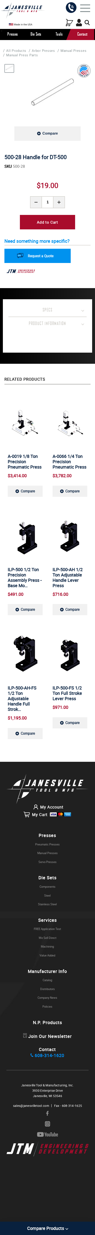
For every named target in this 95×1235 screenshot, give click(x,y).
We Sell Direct (47, 938)
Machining (47, 946)
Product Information (47, 323)
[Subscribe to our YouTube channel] (47, 1134)
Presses (12, 34)
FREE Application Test (47, 929)
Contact (82, 34)
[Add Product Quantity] (59, 202)
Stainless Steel (47, 904)
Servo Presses (47, 862)
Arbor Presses (43, 50)
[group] (51, 95)
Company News (47, 998)
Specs (47, 310)
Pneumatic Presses (47, 844)
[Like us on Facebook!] (47, 1113)
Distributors (47, 989)
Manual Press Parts (22, 55)
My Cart (40, 814)
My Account (51, 806)
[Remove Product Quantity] (36, 202)
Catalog (47, 980)
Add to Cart (47, 222)
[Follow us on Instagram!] (47, 1124)
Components (47, 887)
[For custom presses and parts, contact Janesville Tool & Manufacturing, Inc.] (47, 789)
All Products (16, 50)
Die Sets (35, 34)
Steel (47, 895)
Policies (47, 1007)
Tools (59, 34)
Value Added (47, 955)
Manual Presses (74, 50)
